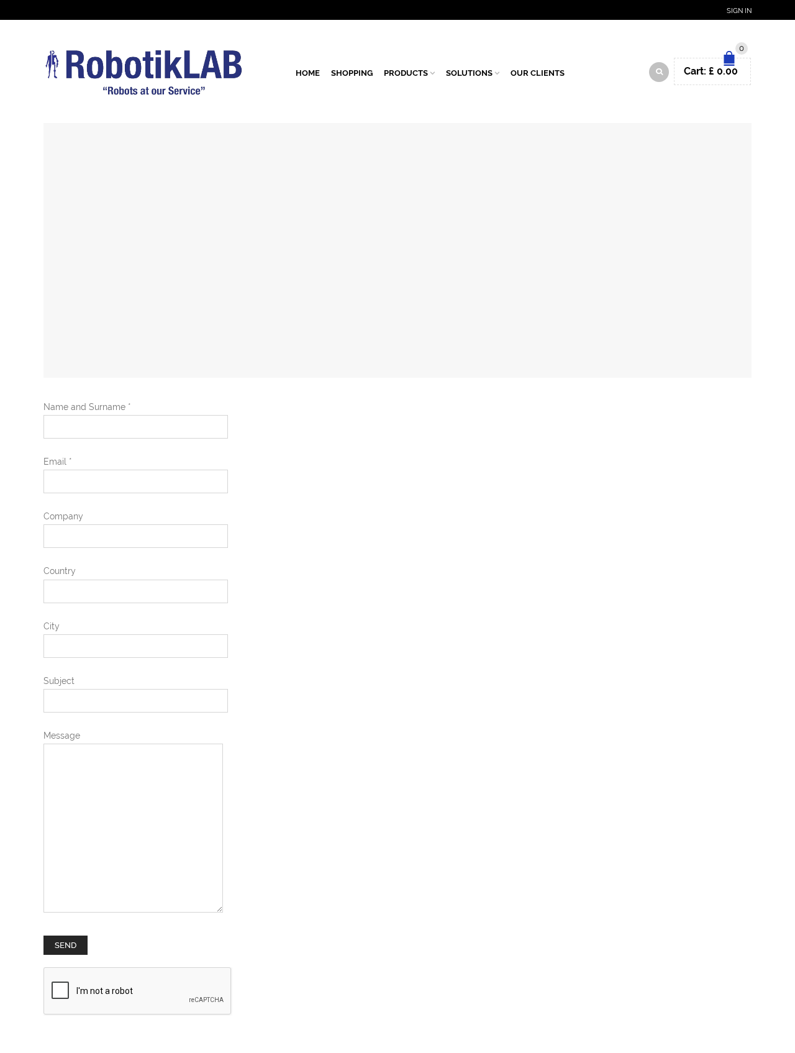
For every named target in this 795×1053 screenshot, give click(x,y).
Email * (57, 462)
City (51, 626)
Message (61, 736)
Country (59, 571)
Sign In (739, 11)
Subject (59, 681)
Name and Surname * (87, 407)
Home (308, 73)
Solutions (469, 73)
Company (63, 516)
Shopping (352, 73)
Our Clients (538, 73)
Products (406, 73)
